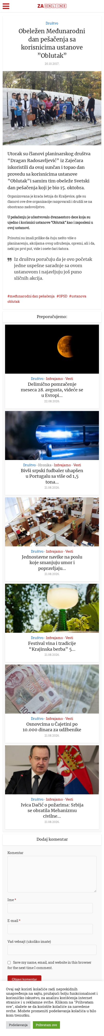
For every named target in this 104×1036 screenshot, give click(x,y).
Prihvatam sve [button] (46, 1025)
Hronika (45, 465)
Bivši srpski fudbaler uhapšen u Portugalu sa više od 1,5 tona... (52, 476)
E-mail (14, 920)
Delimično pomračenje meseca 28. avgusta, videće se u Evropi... (52, 389)
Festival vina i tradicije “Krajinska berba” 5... (52, 646)
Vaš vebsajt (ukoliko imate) (29, 941)
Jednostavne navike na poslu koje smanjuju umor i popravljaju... (52, 562)
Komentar (15, 852)
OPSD (63, 296)
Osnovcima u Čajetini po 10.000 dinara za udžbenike (52, 726)
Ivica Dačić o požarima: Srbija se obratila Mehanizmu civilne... (52, 810)
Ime (11, 899)
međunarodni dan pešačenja (32, 296)
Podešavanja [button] (18, 1025)
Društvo (52, 23)
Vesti (69, 378)
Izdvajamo (54, 378)
